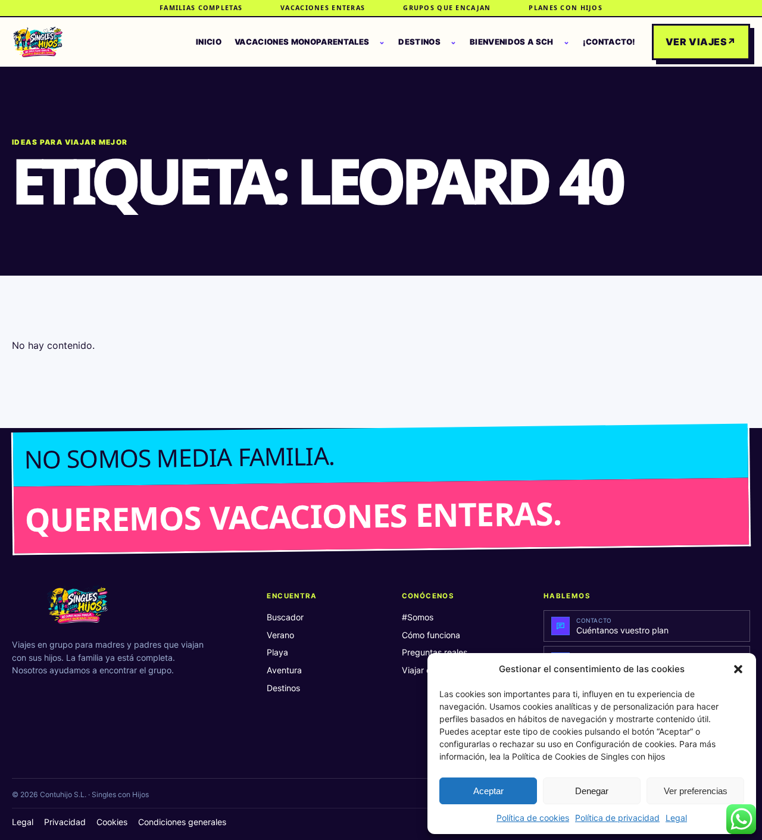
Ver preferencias (695, 791)
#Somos (417, 617)
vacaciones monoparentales (302, 41)
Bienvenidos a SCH (512, 41)
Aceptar (488, 791)
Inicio (208, 41)
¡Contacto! (609, 41)
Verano (280, 635)
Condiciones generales (182, 822)
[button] (738, 669)
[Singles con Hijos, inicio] (38, 42)
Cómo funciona (431, 635)
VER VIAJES (701, 42)
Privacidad (65, 822)
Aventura (284, 670)
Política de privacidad (617, 818)
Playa (277, 652)
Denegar (591, 791)
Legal (676, 818)
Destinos (419, 41)
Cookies (111, 822)
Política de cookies (532, 818)
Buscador (285, 617)
